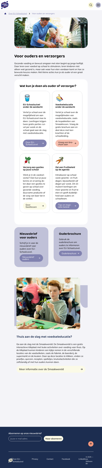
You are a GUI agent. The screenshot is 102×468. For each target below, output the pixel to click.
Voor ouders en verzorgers (43, 13)
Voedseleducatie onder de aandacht (65, 106)
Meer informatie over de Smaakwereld (41, 369)
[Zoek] (91, 5)
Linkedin (82, 459)
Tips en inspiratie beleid (64, 205)
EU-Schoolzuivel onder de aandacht (33, 106)
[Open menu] (98, 5)
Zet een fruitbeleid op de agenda (65, 168)
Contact (50, 459)
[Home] (5, 14)
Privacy (35, 459)
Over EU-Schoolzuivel (17, 13)
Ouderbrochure (69, 253)
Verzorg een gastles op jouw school (33, 168)
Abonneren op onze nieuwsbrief (25, 433)
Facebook (66, 459)
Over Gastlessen (31, 205)
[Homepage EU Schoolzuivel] (6, 5)
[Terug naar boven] (91, 444)
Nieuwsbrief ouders (28, 258)
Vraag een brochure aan (65, 143)
